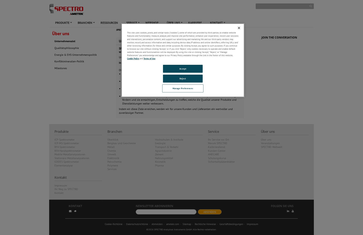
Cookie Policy (133, 58)
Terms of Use (149, 58)
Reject (183, 78)
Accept (182, 68)
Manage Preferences (183, 88)
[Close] (239, 28)
